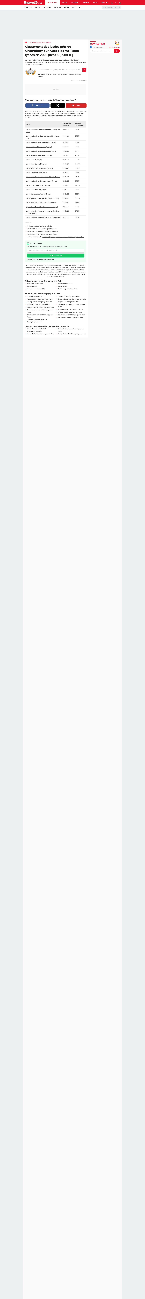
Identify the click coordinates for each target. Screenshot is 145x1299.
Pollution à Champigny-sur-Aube (38, 304)
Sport (64, 2)
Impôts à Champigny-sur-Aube (68, 302)
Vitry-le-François (53, 198)
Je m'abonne (54, 255)
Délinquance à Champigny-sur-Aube (39, 302)
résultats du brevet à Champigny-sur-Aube (43, 231)
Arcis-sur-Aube (51, 74)
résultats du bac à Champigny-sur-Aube (42, 229)
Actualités (52, 2)
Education (57, 7)
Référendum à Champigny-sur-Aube (70, 317)
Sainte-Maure (62, 74)
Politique (28, 7)
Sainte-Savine (55, 177)
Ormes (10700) (32, 286)
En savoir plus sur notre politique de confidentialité (40, 259)
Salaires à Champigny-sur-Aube (69, 296)
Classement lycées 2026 (37, 42)
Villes (74, 7)
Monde (66, 7)
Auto (95, 2)
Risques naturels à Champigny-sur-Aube (41, 307)
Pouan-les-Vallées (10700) (36, 289)
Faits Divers (47, 7)
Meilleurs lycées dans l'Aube (68, 289)
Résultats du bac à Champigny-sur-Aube (40, 334)
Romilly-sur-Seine (75, 74)
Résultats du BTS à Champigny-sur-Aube (72, 334)
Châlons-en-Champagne (47, 202)
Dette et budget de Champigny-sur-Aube (72, 299)
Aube (49, 42)
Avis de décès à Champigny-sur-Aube (39, 299)
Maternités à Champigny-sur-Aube (70, 312)
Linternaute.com (97, 47)
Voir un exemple (114, 47)
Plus (104, 2)
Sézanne (47, 185)
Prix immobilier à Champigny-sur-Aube (71, 315)
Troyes (40, 76)
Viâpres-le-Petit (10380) (35, 283)
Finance (86, 2)
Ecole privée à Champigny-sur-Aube (70, 309)
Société (37, 7)
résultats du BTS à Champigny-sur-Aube (43, 234)
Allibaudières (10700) (65, 283)
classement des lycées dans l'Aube (40, 226)
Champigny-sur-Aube (34, 296)
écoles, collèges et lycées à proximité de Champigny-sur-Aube (63, 237)
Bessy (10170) (62, 286)
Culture (74, 2)
